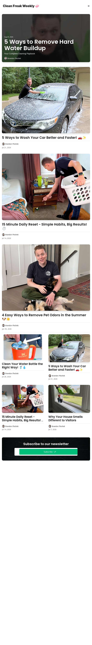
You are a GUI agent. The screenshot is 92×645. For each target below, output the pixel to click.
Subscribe (48, 451)
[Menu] (89, 6)
